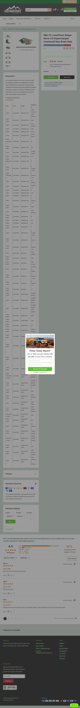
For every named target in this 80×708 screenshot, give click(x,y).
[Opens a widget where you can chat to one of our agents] (74, 705)
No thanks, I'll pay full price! (40, 372)
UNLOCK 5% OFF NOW (40, 369)
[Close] (53, 335)
